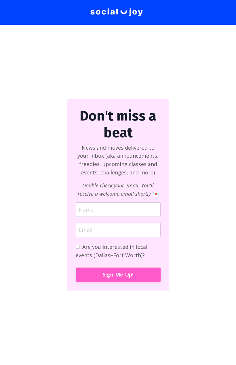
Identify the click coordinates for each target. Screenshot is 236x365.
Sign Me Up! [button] (118, 274)
